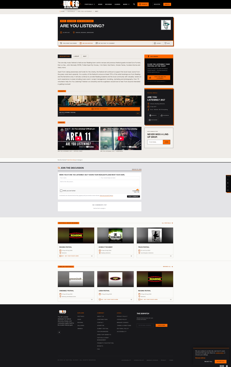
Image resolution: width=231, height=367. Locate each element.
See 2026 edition (86, 43)
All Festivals (167, 223)
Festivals (90, 4)
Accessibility (122, 331)
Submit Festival (102, 328)
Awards (80, 328)
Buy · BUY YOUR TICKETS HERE (69, 256)
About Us (100, 316)
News (100, 4)
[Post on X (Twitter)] (228, 179)
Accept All (221, 361)
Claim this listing (71, 160)
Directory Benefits (104, 334)
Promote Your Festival (105, 343)
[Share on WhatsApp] (228, 186)
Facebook (165, 115)
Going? (157, 43)
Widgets (100, 346)
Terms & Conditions (124, 325)
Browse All (168, 267)
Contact (100, 322)
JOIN (166, 142)
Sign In (167, 4)
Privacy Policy (122, 316)
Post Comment (133, 196)
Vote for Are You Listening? (157, 77)
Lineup (76, 56)
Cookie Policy (122, 319)
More (126, 4)
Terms (171, 360)
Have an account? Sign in (106, 195)
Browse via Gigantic (99, 109)
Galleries (81, 325)
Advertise (100, 325)
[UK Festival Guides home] (66, 312)
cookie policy (220, 353)
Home (63, 11)
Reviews (108, 4)
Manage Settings (200, 358)
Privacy (163, 360)
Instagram (153, 120)
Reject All (208, 361)
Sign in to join (137, 169)
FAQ (98, 349)
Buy (138, 113)
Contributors (102, 319)
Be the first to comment (105, 43)
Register (157, 4)
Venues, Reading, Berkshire (85, 32)
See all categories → (161, 81)
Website (153, 115)
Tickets (143, 4)
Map (84, 56)
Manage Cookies (122, 322)
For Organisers (102, 331)
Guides (117, 4)
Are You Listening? (85, 11)
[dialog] (211, 356)
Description (65, 56)
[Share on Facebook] (228, 183)
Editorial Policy (123, 328)
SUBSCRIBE (161, 325)
